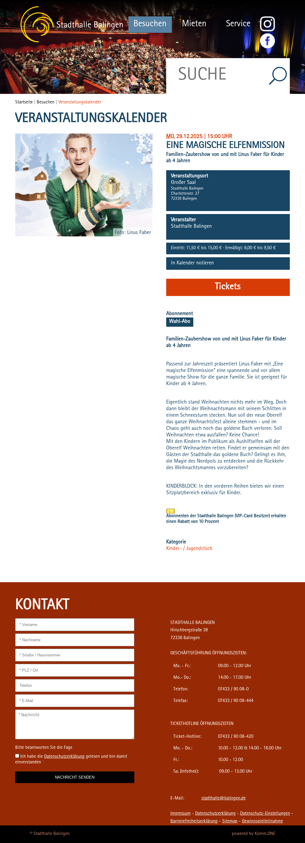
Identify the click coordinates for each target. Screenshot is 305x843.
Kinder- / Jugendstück (189, 549)
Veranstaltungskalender (79, 102)
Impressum (180, 813)
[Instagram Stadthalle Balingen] (267, 30)
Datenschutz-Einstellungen (265, 813)
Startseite (24, 102)
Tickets (228, 287)
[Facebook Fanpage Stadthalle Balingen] (267, 47)
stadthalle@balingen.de (223, 798)
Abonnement (179, 314)
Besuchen (149, 24)
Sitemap (229, 821)
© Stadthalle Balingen (50, 834)
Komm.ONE (265, 834)
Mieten (194, 24)
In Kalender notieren (192, 263)
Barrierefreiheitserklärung (194, 821)
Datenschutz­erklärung (64, 756)
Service (238, 24)
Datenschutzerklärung (215, 813)
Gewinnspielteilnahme (262, 821)
